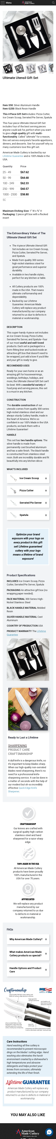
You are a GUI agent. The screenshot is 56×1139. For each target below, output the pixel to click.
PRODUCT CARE (19, 749)
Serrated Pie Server (30, 502)
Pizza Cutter (26, 490)
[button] (49, 1132)
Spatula (23, 515)
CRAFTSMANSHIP (20, 753)
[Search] (53, 2)
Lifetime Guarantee (13, 156)
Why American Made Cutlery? (26, 939)
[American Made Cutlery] (28, 2)
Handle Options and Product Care (25, 970)
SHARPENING (17, 745)
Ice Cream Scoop (29, 478)
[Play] (28, 36)
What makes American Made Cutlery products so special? (26, 953)
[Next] (49, 36)
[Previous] (7, 36)
